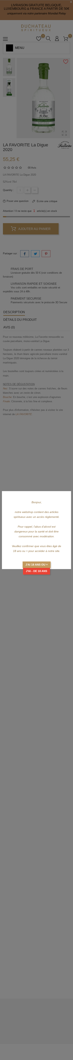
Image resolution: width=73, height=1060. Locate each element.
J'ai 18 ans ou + (37, 564)
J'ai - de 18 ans (36, 571)
